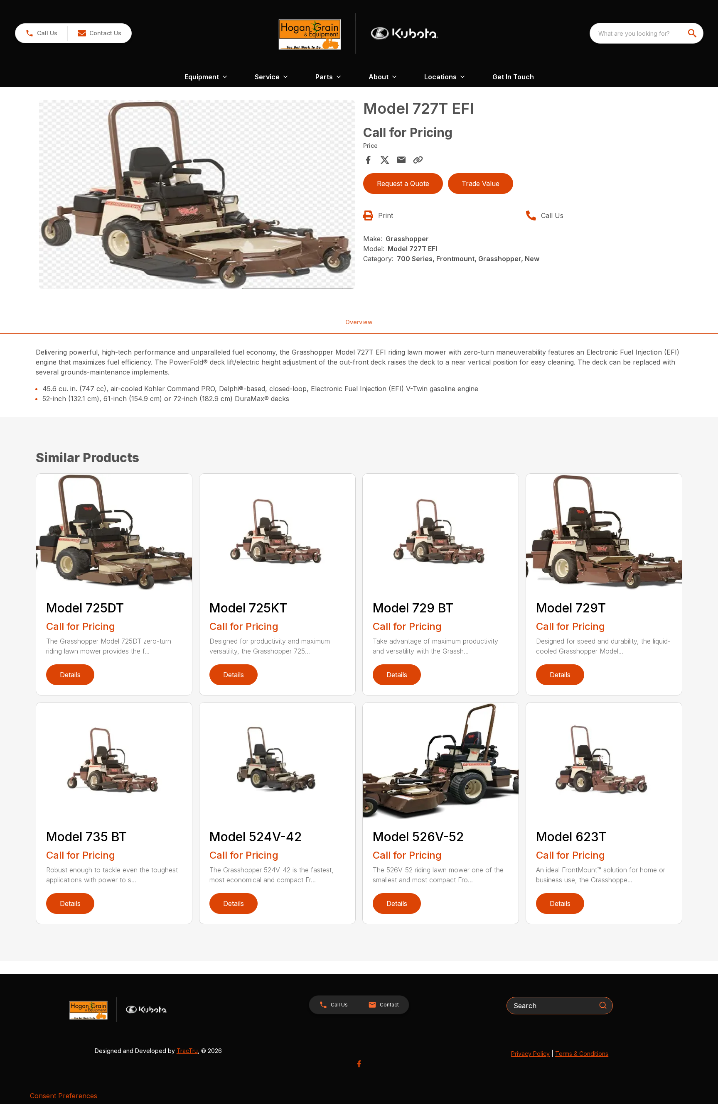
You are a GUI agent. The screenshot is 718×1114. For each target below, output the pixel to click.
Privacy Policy (530, 1053)
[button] (41, 33)
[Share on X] (385, 160)
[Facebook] (359, 1063)
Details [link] (70, 675)
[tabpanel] (197, 196)
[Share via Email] (401, 160)
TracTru (187, 1050)
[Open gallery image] (197, 194)
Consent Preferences (63, 1096)
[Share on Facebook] (368, 160)
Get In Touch (513, 77)
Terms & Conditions (581, 1053)
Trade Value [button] (480, 183)
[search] (693, 33)
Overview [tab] (359, 322)
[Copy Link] (418, 160)
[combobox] (646, 33)
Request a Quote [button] (403, 183)
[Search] (602, 1005)
